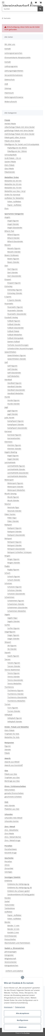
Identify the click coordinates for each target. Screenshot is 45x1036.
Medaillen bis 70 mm (13, 188)
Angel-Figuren (13, 221)
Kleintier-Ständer (14, 448)
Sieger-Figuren (13, 635)
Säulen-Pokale (10, 161)
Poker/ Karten (10, 514)
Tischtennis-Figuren (15, 690)
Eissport (8, 279)
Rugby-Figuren (13, 569)
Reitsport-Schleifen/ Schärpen (19, 552)
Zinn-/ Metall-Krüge (12, 840)
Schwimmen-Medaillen (16, 611)
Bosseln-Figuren (13, 248)
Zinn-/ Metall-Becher (13, 837)
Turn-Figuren (12, 708)
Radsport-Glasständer (16, 535)
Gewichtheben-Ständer (16, 359)
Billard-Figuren (13, 234)
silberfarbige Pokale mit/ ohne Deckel (20, 127)
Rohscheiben (10, 790)
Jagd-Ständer (12, 414)
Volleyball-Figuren (14, 718)
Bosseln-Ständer (14, 252)
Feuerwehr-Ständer (15, 310)
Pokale (7, 753)
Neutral (8, 504)
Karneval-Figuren (14, 435)
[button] (36, 2)
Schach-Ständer (13, 580)
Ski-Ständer (12, 649)
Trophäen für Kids (12, 734)
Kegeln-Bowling (11, 452)
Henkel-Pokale (10, 123)
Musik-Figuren (13, 497)
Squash (8, 652)
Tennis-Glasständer (15, 680)
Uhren (7, 865)
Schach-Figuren (13, 576)
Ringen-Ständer (13, 562)
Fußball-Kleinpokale (15, 338)
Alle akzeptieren (22, 1013)
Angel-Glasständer (14, 227)
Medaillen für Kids (12, 737)
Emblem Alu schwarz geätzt (18, 891)
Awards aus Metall (12, 762)
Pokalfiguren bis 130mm (17, 151)
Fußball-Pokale (13, 331)
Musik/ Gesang (10, 493)
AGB (6, 84)
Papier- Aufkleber (14, 205)
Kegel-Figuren (13, 455)
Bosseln (8, 245)
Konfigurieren (22, 1020)
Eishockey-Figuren (14, 290)
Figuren (8, 746)
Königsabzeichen (11, 965)
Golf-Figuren (12, 366)
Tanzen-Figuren (13, 663)
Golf (6, 362)
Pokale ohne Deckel (12, 141)
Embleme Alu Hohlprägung (18, 884)
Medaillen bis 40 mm (13, 181)
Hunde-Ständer (13, 404)
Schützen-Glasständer (16, 594)
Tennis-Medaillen (14, 683)
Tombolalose (10, 908)
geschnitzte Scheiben (13, 797)
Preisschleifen (10, 939)
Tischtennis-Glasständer (17, 697)
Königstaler (9, 955)
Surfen (7, 625)
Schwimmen (9, 597)
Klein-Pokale (9, 165)
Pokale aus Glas (11, 774)
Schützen (8, 583)
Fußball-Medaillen (14, 335)
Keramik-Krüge (11, 853)
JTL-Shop (27, 1033)
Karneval (8, 431)
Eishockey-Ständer (14, 293)
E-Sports (8, 297)
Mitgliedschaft (10, 958)
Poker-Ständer (13, 521)
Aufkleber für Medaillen (14, 198)
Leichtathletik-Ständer (16, 469)
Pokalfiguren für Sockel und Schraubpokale (22, 144)
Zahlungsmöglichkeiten (14, 71)
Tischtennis (9, 687)
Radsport (8, 524)
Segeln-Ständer (13, 621)
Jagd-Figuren (12, 410)
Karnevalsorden (13, 438)
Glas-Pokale (9, 168)
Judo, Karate (9, 417)
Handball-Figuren (14, 383)
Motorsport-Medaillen (16, 490)
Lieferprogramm (11, 66)
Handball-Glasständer (16, 390)
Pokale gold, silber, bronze (15, 137)
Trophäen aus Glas (12, 777)
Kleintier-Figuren (14, 445)
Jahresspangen (11, 951)
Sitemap (8, 88)
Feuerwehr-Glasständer (16, 314)
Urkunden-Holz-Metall (13, 818)
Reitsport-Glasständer (16, 549)
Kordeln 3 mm (13, 932)
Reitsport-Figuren (14, 542)
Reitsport (8, 538)
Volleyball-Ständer (14, 721)
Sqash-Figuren (13, 656)
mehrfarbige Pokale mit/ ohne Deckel (19, 134)
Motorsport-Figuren (15, 483)
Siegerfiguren (10, 632)
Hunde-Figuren (13, 400)
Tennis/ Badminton (12, 670)
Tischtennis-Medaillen (16, 701)
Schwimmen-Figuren (15, 600)
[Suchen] (40, 8)
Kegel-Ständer (13, 459)
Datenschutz (20, 1007)
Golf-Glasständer (14, 372)
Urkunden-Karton (12, 821)
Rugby (7, 566)
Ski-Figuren (11, 645)
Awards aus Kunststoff (14, 765)
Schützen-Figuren (14, 587)
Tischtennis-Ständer (15, 694)
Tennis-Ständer (13, 676)
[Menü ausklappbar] (3, 1)
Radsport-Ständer (14, 531)
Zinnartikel (9, 868)
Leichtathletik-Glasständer (18, 473)
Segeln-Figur (12, 618)
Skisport (8, 642)
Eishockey (8, 286)
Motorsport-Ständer (15, 486)
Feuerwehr (9, 303)
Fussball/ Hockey (11, 317)
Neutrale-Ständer (14, 511)
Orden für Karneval (12, 194)
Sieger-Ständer (13, 638)
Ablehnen (23, 1027)
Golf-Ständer (12, 369)
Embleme (8, 880)
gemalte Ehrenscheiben (14, 793)
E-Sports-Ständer (14, 300)
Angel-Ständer (13, 224)
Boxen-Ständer (13, 262)
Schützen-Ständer (14, 590)
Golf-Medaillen (13, 376)
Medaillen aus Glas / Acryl (15, 191)
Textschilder (9, 905)
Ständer (8, 749)
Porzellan (8, 861)
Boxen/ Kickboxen (12, 255)
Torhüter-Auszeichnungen (18, 345)
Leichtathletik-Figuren (16, 466)
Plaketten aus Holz (12, 809)
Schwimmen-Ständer (15, 604)
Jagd (6, 407)
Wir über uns (10, 44)
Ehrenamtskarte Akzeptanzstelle (17, 57)
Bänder (7, 922)
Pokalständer (10, 172)
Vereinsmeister (11, 962)
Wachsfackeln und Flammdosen (17, 943)
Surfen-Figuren (13, 628)
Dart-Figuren (12, 269)
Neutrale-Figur (13, 507)
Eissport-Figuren (14, 283)
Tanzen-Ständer (13, 666)
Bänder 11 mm (13, 925)
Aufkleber (8, 912)
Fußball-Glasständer (15, 328)
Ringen (7, 556)
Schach (7, 573)
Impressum (8, 1007)
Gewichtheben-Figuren (16, 355)
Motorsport (9, 480)
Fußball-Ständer (13, 324)
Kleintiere (8, 442)
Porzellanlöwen (11, 849)
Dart (6, 265)
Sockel (7, 901)
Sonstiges (8, 872)
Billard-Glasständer (15, 241)
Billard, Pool (9, 231)
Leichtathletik (10, 462)
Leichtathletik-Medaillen (17, 476)
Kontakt (8, 49)
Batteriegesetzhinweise (14, 97)
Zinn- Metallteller (11, 830)
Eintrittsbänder (11, 936)
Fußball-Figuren (13, 321)
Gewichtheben (10, 352)
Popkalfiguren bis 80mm (17, 148)
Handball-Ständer (14, 386)
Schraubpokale (11, 155)
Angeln (7, 217)
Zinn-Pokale (9, 833)
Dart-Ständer (12, 272)
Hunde (7, 397)
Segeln (7, 614)
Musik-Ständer (13, 500)
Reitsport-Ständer (14, 545)
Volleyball (8, 714)
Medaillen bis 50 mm (13, 184)
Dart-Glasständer (14, 276)
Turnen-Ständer (13, 711)
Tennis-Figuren (13, 673)
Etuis (7, 208)
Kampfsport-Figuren (15, 421)
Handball (8, 379)
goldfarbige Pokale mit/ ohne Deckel (19, 130)
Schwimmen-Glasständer (17, 607)
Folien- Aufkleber (14, 201)
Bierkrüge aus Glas (12, 781)
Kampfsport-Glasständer (17, 428)
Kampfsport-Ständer (15, 424)
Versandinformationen (14, 75)
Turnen (7, 704)
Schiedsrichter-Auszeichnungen (20, 348)
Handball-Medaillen (15, 393)
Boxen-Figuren (13, 259)
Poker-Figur (12, 518)
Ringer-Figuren (13, 559)
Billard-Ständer (13, 238)
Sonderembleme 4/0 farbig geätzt (20, 894)
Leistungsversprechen (13, 53)
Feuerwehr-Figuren (15, 307)
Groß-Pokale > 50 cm (13, 158)
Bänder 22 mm (13, 929)
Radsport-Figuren (14, 528)
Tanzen (7, 659)
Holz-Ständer (10, 805)
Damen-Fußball (13, 341)
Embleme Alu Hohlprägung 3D (19, 887)
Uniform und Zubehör (14, 971)
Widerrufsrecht (11, 101)
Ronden (8, 898)
